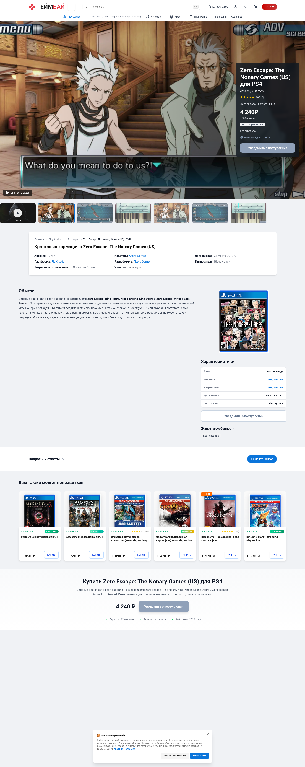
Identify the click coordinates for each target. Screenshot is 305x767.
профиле (118, 749)
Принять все (199, 756)
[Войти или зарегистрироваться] (236, 7)
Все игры (96, 16)
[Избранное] (246, 7)
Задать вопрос (264, 459)
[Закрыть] (208, 733)
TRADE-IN (269, 7)
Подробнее (129, 749)
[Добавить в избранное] (55, 496)
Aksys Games (137, 256)
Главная (39, 239)
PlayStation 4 (56, 239)
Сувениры (237, 16)
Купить (51, 554)
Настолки (221, 16)
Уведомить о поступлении (267, 148)
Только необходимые (175, 756)
